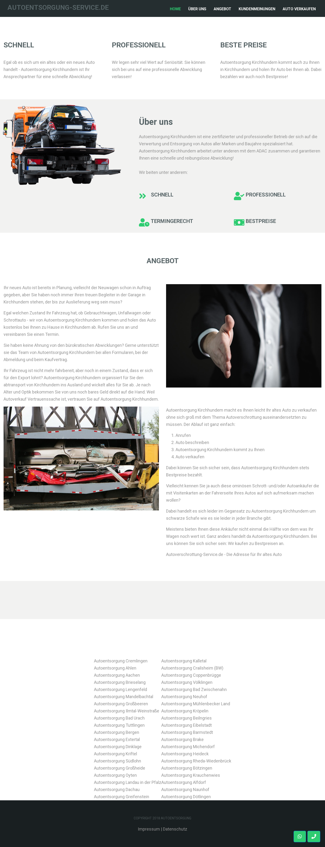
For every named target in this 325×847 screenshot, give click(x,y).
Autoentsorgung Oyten (115, 775)
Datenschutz (175, 829)
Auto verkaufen (299, 9)
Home (176, 8)
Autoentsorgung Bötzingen (186, 768)
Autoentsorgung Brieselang (120, 682)
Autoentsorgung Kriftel (115, 753)
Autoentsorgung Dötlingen (186, 796)
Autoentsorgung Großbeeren (121, 703)
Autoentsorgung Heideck (185, 753)
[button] (313, 836)
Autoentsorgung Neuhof (184, 696)
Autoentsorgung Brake (182, 739)
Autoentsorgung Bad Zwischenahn (194, 689)
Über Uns (197, 9)
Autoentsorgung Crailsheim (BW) (192, 668)
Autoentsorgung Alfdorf (183, 782)
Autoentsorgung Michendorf (188, 746)
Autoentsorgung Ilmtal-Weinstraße (126, 710)
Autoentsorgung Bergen (116, 732)
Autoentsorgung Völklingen (186, 682)
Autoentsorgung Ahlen (115, 668)
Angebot (222, 9)
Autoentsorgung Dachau (117, 789)
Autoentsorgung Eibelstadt (186, 725)
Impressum (149, 829)
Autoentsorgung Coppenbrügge (191, 675)
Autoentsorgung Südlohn (117, 760)
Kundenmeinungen (257, 9)
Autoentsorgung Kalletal (184, 660)
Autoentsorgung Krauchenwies (190, 775)
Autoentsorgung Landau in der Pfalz (127, 782)
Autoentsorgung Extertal (117, 739)
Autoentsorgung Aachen (117, 675)
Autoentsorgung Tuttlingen (119, 725)
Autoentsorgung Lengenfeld (120, 689)
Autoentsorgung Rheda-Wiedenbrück (196, 760)
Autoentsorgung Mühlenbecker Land (195, 703)
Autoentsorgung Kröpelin (184, 710)
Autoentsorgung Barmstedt (187, 732)
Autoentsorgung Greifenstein (121, 796)
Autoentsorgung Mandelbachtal (123, 696)
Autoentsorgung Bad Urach (119, 718)
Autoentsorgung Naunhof (185, 789)
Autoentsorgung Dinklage (118, 746)
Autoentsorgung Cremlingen (121, 660)
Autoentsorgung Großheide (119, 768)
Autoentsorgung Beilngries (186, 718)
